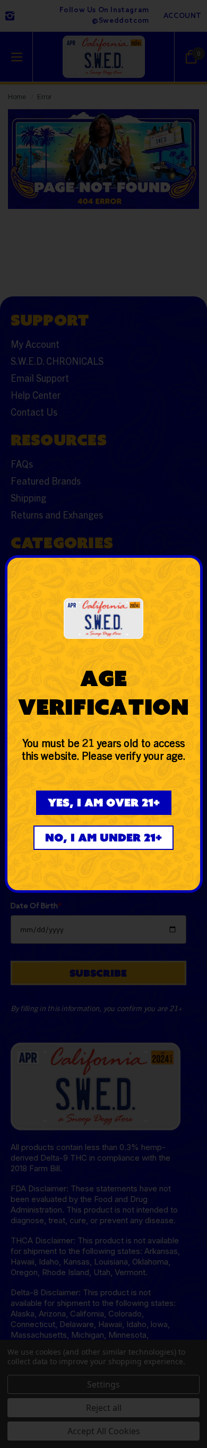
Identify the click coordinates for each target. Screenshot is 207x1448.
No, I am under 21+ (103, 837)
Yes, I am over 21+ (104, 802)
